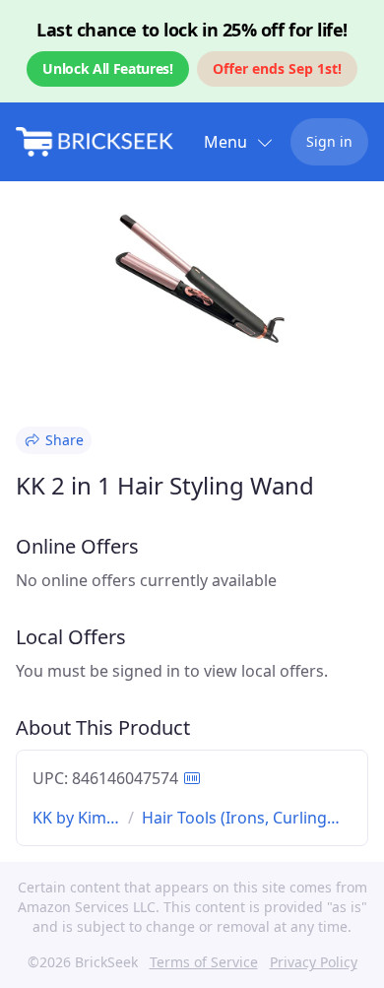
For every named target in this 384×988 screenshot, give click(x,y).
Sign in (329, 141)
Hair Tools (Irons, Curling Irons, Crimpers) (234, 818)
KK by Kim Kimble (69, 818)
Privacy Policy (313, 962)
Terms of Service (204, 962)
